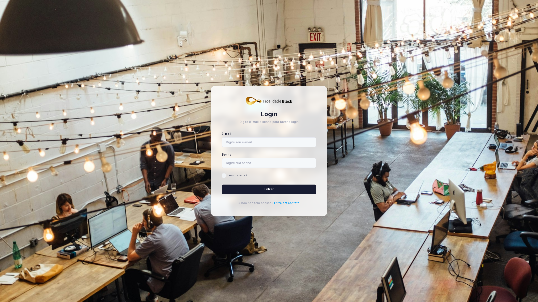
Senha (226, 154)
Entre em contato (286, 203)
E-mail (226, 133)
